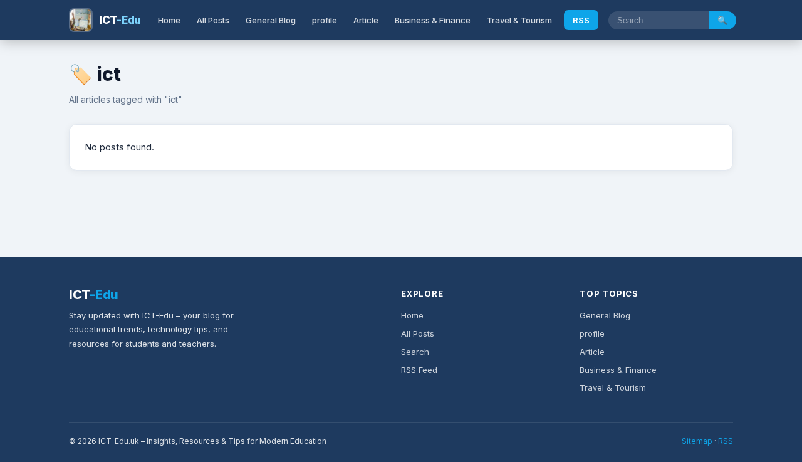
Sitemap (697, 441)
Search (415, 352)
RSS (581, 20)
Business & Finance (433, 20)
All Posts (213, 20)
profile (324, 20)
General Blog (271, 20)
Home (169, 20)
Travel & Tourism (519, 20)
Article (365, 20)
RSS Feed (419, 370)
